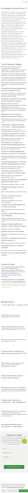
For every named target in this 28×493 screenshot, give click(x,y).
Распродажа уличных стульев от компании (12, 246)
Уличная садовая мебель (8, 305)
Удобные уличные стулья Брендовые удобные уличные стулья (14, 180)
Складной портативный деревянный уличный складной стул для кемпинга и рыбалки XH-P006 (13, 89)
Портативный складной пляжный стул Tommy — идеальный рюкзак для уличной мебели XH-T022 (13, 126)
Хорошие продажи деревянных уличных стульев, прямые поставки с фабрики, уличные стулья (14, 225)
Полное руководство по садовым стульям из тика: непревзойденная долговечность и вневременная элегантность (13, 281)
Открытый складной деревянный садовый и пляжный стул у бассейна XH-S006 (14, 152)
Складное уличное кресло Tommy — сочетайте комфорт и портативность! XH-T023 (14, 135)
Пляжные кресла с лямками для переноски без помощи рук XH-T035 (13, 352)
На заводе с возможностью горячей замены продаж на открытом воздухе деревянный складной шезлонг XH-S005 (13, 100)
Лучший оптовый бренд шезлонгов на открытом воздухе (13, 206)
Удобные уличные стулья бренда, (12, 231)
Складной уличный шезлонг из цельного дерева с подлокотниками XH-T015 (13, 172)
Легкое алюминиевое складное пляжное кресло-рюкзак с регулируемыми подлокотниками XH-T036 (12, 377)
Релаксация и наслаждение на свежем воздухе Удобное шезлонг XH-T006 (13, 144)
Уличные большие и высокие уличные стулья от (11, 197)
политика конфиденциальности (15, 487)
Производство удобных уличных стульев (12, 188)
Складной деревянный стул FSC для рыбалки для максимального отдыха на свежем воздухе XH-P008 (14, 163)
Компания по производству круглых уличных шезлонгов (13, 239)
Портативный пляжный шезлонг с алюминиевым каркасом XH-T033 (13, 328)
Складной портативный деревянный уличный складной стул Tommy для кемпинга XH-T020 (13, 79)
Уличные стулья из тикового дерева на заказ (13, 254)
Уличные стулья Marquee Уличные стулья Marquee (13, 214)
